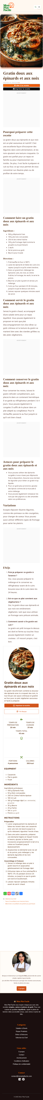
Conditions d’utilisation (21, 1061)
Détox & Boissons (21, 1034)
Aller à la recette (22, 85)
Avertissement (22, 1058)
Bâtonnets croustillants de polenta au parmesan (20, 904)
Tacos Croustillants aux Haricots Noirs (17, 901)
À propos (21, 988)
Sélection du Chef (10, 899)
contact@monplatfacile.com (21, 1076)
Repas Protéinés (21, 1031)
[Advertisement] (21, 747)
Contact (21, 1055)
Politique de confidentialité (21, 1064)
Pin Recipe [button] (23, 711)
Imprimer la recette (22, 89)
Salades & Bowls (21, 1028)
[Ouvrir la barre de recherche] (35, 7)
